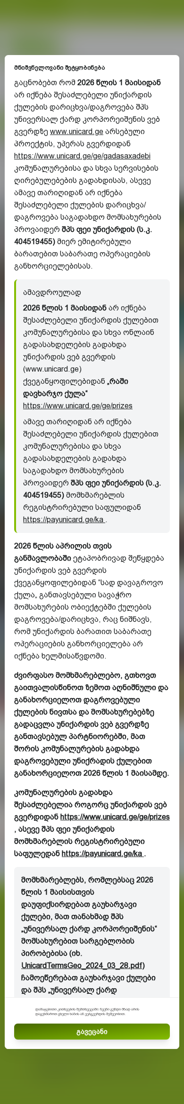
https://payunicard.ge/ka (64, 520)
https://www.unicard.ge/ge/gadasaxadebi (82, 156)
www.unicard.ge (76, 131)
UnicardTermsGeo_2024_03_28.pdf (81, 965)
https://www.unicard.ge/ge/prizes (78, 406)
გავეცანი (92, 1031)
